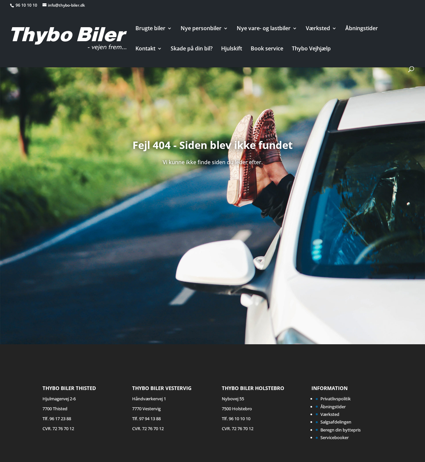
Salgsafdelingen (335, 422)
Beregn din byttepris (340, 430)
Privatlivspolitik (335, 399)
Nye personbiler (201, 29)
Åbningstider (361, 29)
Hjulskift (231, 49)
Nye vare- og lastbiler (264, 29)
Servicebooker (334, 437)
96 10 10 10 (27, 5)
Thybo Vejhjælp (311, 49)
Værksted (318, 29)
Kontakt (145, 49)
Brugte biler (150, 29)
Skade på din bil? (191, 49)
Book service (267, 49)
